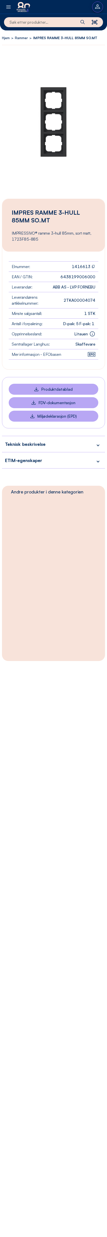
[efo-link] (91, 354)
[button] (53, 444)
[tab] (47, 492)
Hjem (6, 38)
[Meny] (8, 7)
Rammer (21, 38)
